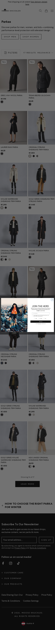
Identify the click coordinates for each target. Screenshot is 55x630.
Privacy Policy (39, 323)
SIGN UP (40, 321)
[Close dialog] (52, 299)
